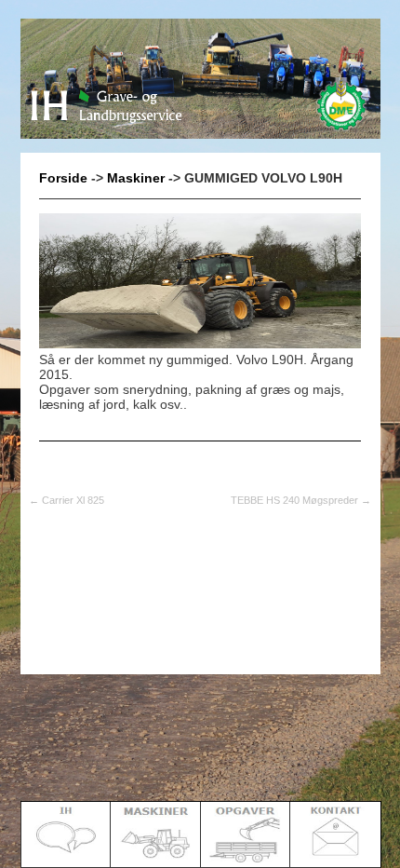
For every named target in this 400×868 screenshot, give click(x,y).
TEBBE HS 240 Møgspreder (301, 500)
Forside (63, 177)
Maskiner (136, 177)
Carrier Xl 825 (66, 500)
